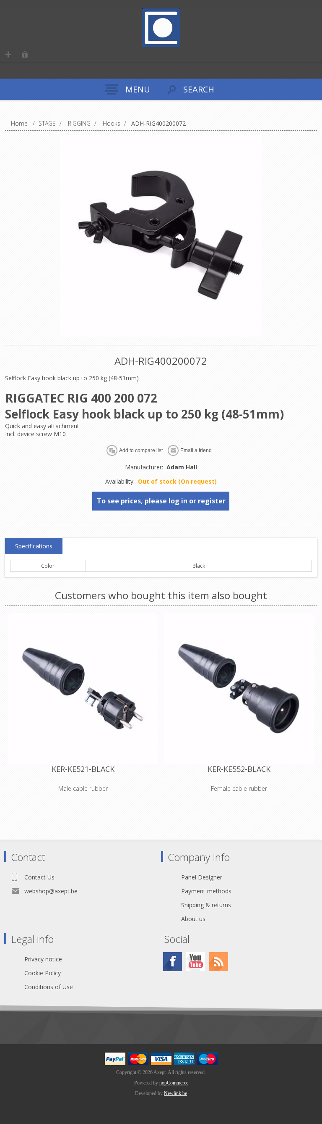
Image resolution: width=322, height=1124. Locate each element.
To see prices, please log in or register (161, 500)
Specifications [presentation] (33, 546)
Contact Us (39, 877)
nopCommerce (173, 1083)
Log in (24, 54)
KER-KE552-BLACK (239, 769)
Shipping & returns (206, 905)
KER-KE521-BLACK (83, 769)
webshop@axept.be (51, 891)
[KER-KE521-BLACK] (83, 688)
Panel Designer (201, 877)
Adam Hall (181, 467)
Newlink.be (175, 1093)
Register (8, 54)
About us (193, 919)
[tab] (33, 546)
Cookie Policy (42, 973)
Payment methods (206, 891)
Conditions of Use (48, 987)
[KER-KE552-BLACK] (239, 688)
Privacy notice (43, 959)
